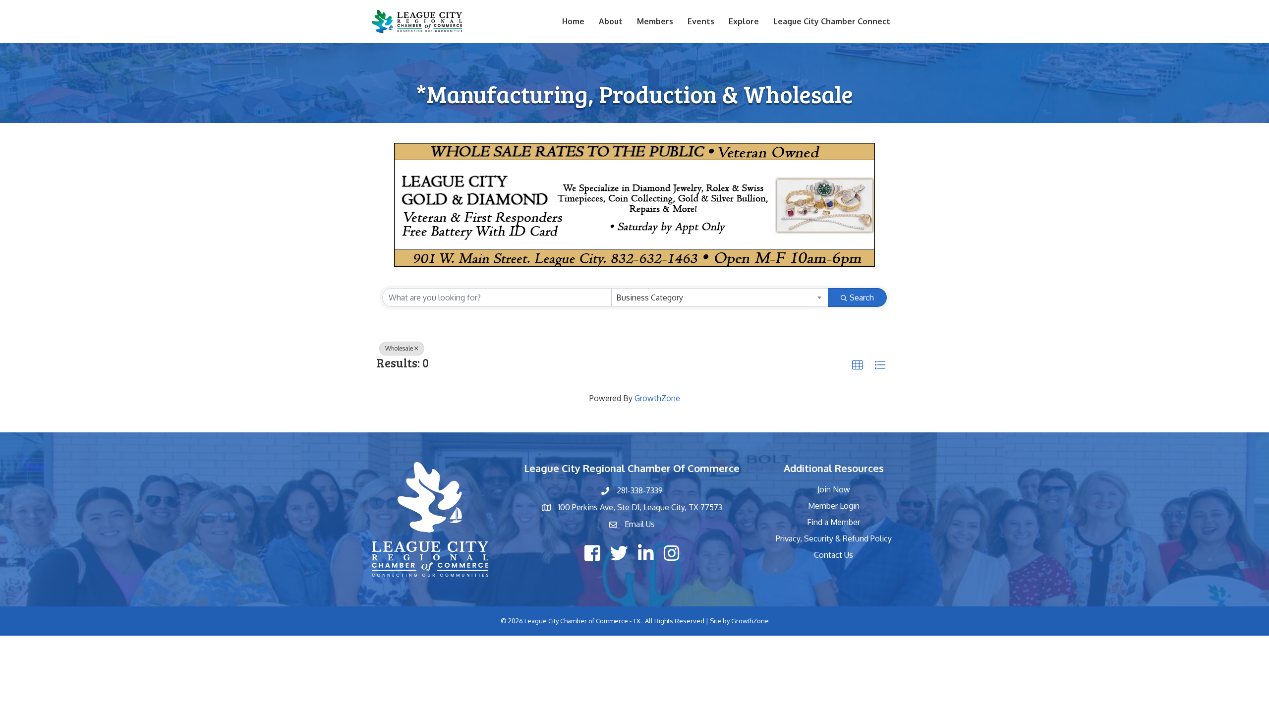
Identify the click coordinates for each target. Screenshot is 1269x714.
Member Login (834, 506)
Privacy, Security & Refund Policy (834, 538)
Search (862, 297)
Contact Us (833, 555)
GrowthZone (657, 398)
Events (701, 21)
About (611, 21)
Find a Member (833, 522)
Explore (744, 21)
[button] (857, 365)
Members (655, 21)
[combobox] (720, 297)
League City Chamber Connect (831, 21)
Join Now (833, 489)
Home (573, 21)
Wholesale (399, 348)
